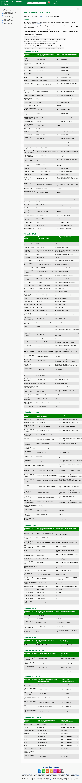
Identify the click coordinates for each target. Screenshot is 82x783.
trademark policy (54, 779)
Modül (7, 4)
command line (43, 16)
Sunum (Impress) (7, 15)
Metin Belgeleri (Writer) (8, 10)
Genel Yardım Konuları (8, 24)
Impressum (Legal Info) (27, 774)
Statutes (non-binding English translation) (51, 774)
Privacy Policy (37, 774)
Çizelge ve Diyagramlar (8, 20)
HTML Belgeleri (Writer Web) (9, 12)
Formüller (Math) (7, 19)
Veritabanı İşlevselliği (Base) (9, 17)
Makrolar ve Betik (7, 22)
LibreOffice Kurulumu (8, 23)
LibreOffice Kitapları (51, 767)
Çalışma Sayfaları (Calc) (8, 13)
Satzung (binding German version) (70, 774)
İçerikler (3, 9)
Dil (19, 4)
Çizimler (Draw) (6, 16)
